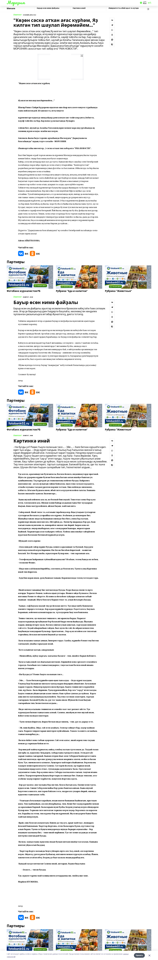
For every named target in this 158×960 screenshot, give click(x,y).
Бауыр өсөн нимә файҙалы (48, 8)
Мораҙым (16, 2)
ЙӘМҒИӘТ (17, 15)
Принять (139, 955)
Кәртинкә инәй (79, 8)
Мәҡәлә (11, 8)
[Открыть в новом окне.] (23, 253)
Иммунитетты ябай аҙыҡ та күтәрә (124, 8)
